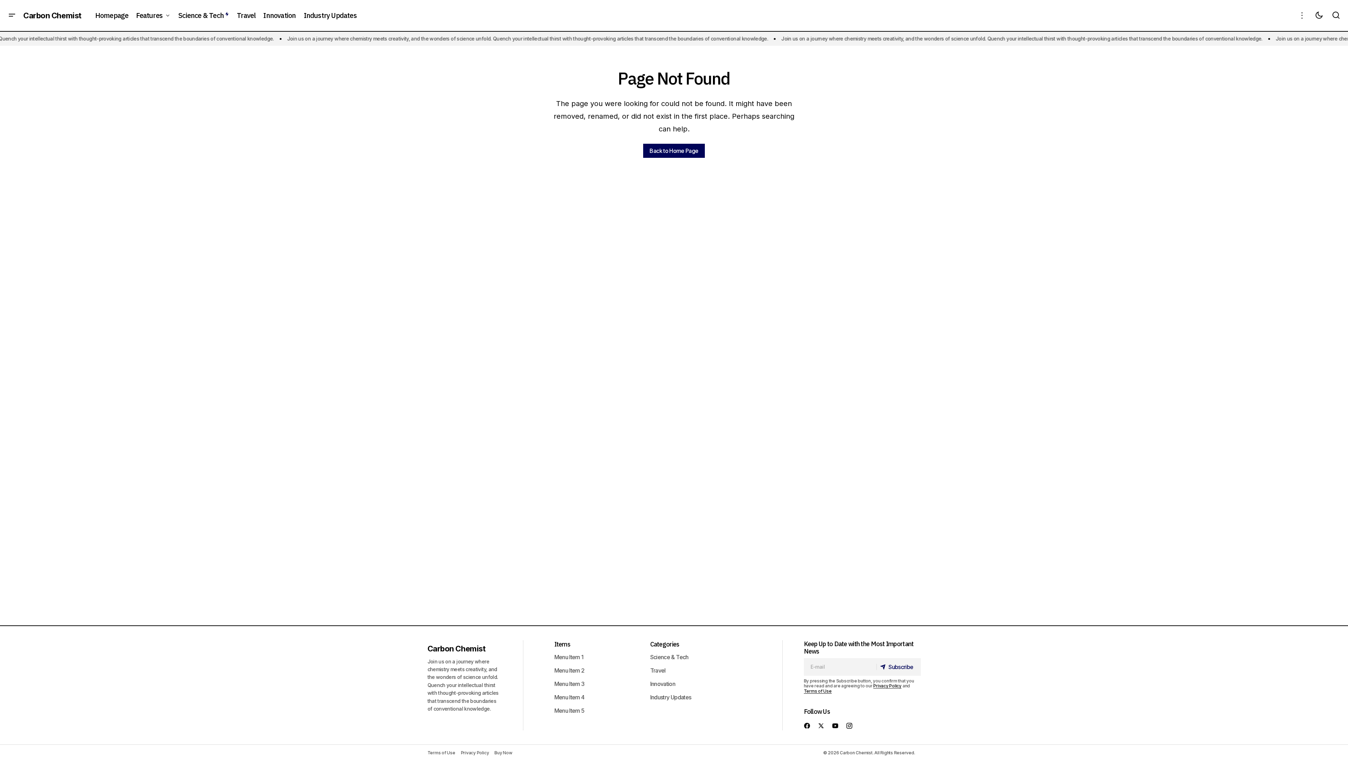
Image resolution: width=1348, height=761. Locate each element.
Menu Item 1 (569, 657)
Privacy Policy (887, 685)
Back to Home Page (674, 150)
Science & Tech (669, 657)
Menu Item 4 (569, 697)
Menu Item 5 (569, 710)
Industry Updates (670, 697)
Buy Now (503, 752)
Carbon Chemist (52, 15)
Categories (664, 644)
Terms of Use (818, 691)
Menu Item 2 (569, 670)
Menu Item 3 (569, 683)
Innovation (663, 683)
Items (562, 644)
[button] (12, 15)
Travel (658, 670)
